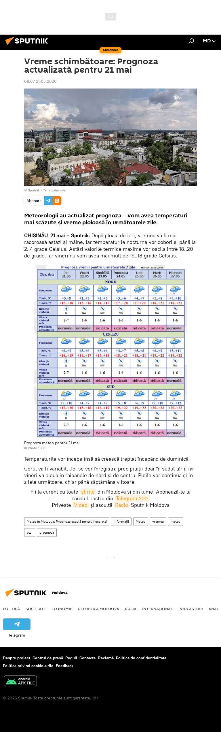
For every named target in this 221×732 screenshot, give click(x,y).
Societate (36, 608)
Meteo (140, 521)
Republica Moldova (98, 608)
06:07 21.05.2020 (40, 81)
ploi (30, 532)
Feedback (64, 665)
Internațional (157, 608)
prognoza (46, 532)
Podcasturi (190, 608)
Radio (121, 505)
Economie (62, 608)
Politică (11, 608)
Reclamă (106, 658)
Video (80, 505)
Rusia (130, 608)
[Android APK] (20, 681)
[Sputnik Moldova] (28, 45)
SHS (43, 448)
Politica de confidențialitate (141, 658)
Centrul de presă (48, 658)
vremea (158, 521)
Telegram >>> (132, 498)
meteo (175, 521)
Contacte (87, 658)
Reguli (71, 658)
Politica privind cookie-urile (28, 665)
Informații (121, 521)
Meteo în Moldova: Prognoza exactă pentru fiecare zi (67, 521)
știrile (88, 491)
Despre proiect (16, 658)
